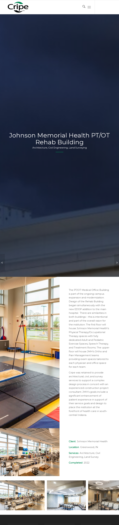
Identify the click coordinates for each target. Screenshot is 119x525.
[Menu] (89, 7)
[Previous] (7, 495)
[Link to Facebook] (99, 7)
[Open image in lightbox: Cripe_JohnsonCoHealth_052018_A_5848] (41, 507)
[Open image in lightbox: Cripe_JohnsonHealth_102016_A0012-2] (82, 507)
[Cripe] (18, 7)
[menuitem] (82, 7)
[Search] (82, 7)
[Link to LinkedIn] (109, 7)
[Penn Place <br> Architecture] (116, 262)
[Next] (112, 495)
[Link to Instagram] (104, 7)
